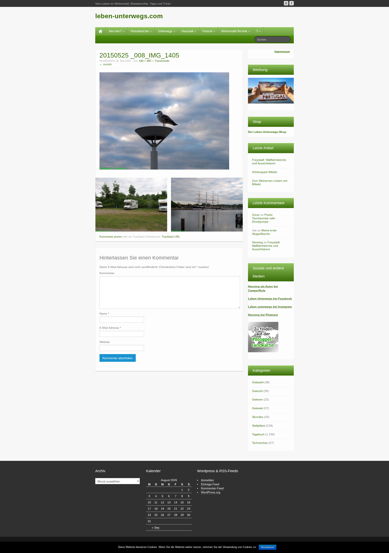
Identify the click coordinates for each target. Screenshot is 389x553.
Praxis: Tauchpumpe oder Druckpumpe (263, 218)
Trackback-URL (171, 236)
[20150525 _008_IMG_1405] (164, 120)
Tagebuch (258, 434)
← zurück (105, 64)
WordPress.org (210, 492)
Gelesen (257, 399)
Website (104, 342)
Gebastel (258, 382)
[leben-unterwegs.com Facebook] (291, 3)
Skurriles (257, 416)
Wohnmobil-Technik (234, 31)
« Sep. (156, 527)
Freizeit (207, 31)
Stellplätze (258, 425)
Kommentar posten (110, 236)
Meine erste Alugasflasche (264, 232)
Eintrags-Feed (210, 484)
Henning (257, 242)
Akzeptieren (267, 547)
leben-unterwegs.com (129, 16)
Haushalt (188, 31)
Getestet (257, 408)
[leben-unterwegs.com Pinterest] (286, 3)
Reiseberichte (140, 31)
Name (104, 313)
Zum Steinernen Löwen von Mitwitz (269, 182)
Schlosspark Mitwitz (264, 172)
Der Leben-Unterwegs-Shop (267, 131)
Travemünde (162, 61)
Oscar (256, 214)
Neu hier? (115, 31)
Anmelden (207, 480)
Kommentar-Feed (212, 488)
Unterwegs (165, 31)
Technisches (260, 442)
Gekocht (257, 391)
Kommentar (106, 273)
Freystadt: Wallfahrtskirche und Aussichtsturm (269, 161)
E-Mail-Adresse (110, 327)
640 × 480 (145, 61)
